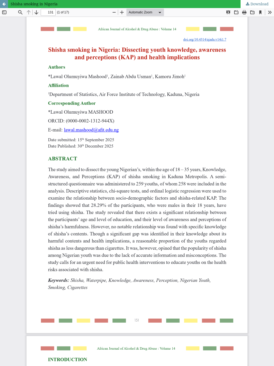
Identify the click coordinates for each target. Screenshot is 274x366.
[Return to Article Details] (4, 4)
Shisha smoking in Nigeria (34, 3)
